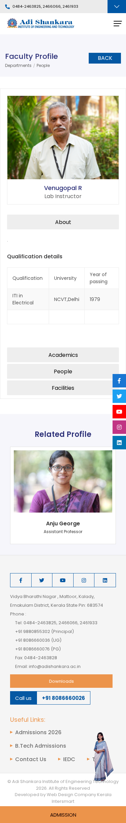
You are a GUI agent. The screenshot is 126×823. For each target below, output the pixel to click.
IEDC (69, 759)
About (63, 222)
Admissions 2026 (38, 732)
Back (105, 58)
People (43, 66)
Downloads (61, 681)
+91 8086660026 (63, 698)
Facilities (63, 388)
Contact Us (30, 759)
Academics (63, 355)
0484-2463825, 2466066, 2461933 (45, 6)
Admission (63, 814)
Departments (18, 66)
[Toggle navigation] (117, 6)
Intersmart (63, 801)
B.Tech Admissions (40, 746)
